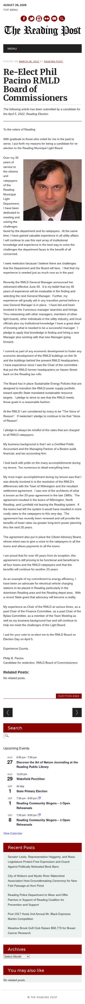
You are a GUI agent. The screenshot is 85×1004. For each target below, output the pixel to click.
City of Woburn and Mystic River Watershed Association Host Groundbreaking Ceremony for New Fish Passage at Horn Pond (42, 880)
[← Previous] (8, 712)
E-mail (54, 19)
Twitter (31, 19)
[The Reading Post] (42, 34)
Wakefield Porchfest (31, 779)
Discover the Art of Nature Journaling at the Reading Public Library (47, 764)
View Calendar (12, 833)
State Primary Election (32, 791)
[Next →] (77, 712)
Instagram (39, 19)
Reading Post (53, 61)
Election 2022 (68, 696)
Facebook (24, 19)
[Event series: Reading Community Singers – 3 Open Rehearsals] (39, 798)
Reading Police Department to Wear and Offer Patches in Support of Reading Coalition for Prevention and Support (38, 899)
